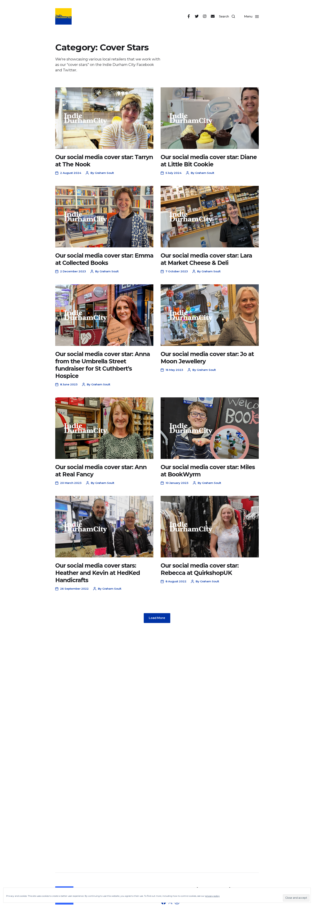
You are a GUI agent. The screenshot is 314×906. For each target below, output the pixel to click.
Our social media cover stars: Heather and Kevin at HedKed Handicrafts (97, 573)
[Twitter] (197, 16)
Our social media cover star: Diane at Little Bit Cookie (209, 160)
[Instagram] (205, 16)
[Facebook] (189, 16)
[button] (226, 16)
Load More (157, 618)
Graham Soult (104, 173)
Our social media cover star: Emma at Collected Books (104, 259)
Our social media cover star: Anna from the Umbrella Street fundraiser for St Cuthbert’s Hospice (102, 364)
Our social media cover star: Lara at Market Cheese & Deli (206, 259)
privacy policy (212, 896)
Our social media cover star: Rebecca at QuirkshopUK (200, 569)
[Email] (213, 16)
